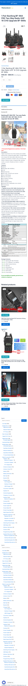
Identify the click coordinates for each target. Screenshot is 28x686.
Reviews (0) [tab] (4, 112)
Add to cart (10, 86)
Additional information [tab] (6, 109)
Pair (2, 76)
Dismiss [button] (15, 3)
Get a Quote (6, 100)
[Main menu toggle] (25, 8)
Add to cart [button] (5, 324)
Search (3, 418)
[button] (24, 26)
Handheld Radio (5, 65)
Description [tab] (4, 106)
